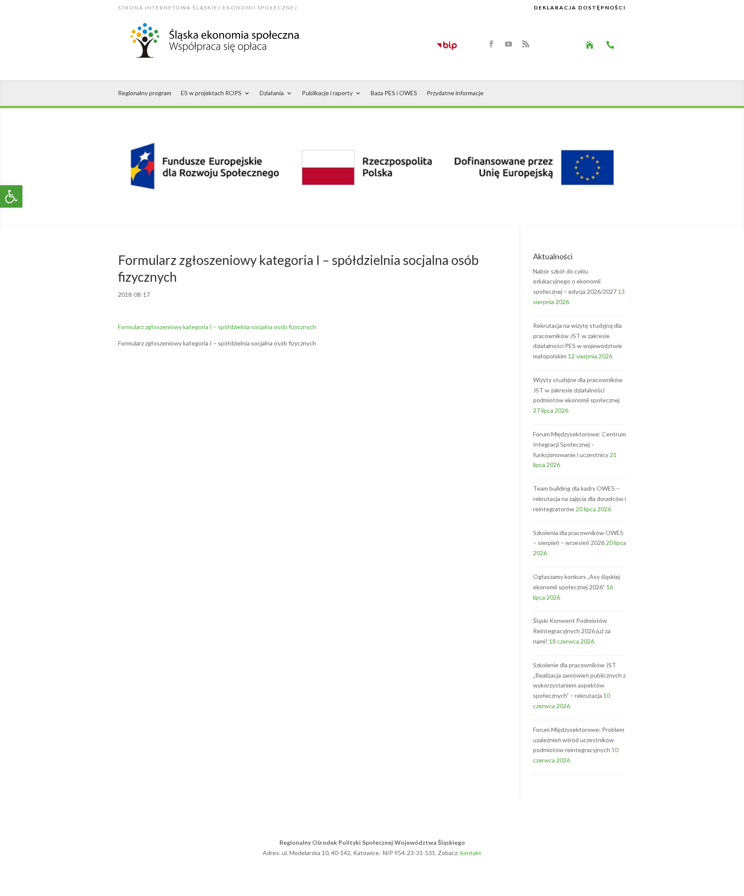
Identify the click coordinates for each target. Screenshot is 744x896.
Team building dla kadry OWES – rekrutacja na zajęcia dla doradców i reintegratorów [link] (579, 499)
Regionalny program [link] (144, 93)
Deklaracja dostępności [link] (580, 7)
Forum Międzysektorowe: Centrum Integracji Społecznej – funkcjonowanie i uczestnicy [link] (579, 444)
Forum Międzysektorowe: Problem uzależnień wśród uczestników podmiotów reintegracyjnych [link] (578, 740)
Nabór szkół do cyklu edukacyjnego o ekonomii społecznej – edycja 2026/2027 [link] (575, 282)
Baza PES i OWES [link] (394, 93)
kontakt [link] (470, 852)
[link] (11, 196)
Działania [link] (272, 93)
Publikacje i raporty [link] (327, 93)
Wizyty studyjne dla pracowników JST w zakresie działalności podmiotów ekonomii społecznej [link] (578, 390)
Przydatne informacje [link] (455, 93)
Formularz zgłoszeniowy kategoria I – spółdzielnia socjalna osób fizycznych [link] (217, 326)
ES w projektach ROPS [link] (211, 93)
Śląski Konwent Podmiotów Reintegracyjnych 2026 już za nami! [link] (572, 631)
